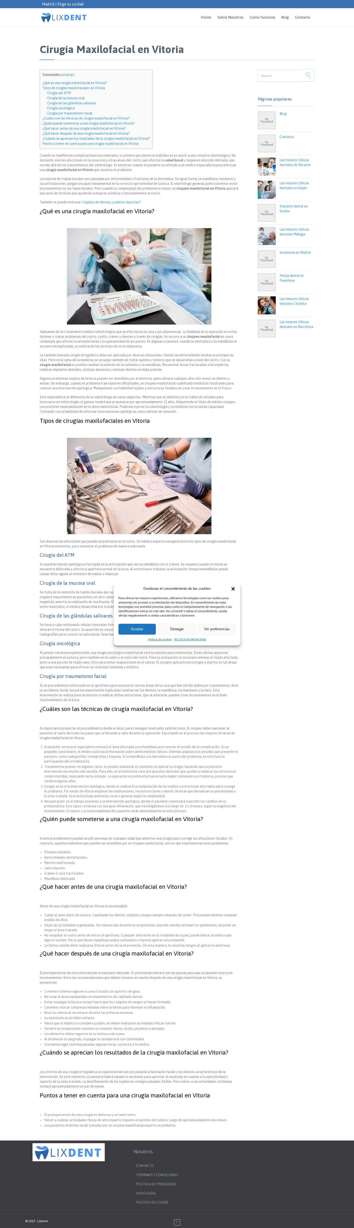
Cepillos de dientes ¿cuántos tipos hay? (112, 202)
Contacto (287, 137)
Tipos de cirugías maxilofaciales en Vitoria (73, 88)
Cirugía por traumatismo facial (69, 113)
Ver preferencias (217, 629)
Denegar (177, 629)
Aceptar (137, 629)
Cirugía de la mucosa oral (66, 98)
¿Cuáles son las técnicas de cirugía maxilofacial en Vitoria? (86, 118)
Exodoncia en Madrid (295, 252)
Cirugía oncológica (61, 108)
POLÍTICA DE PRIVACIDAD (190, 639)
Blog (283, 114)
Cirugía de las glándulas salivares (71, 103)
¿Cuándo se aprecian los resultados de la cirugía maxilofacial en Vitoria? (96, 138)
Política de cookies (160, 639)
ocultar (67, 75)
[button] (233, 588)
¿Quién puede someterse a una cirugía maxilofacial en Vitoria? (88, 123)
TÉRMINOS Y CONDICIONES (157, 1175)
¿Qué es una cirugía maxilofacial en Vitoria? (74, 83)
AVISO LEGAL (146, 1193)
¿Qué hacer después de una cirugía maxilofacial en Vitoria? (86, 133)
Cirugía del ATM (59, 93)
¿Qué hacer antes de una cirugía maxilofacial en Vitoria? (84, 128)
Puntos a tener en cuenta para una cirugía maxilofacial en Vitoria (90, 144)
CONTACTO (145, 1166)
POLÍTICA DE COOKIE (152, 1202)
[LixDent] (64, 17)
